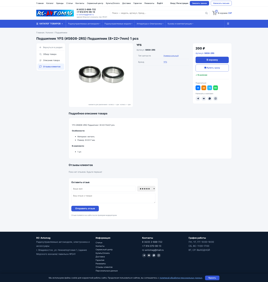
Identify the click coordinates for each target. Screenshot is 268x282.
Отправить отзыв (85, 208)
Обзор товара (49, 54)
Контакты (80, 3)
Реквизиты (149, 3)
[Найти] (206, 13)
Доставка (126, 3)
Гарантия (137, 3)
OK (204, 88)
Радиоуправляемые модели (118, 23)
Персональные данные (107, 270)
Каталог (50, 3)
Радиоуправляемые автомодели (84, 23)
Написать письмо (221, 3)
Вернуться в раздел (52, 47)
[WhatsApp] (209, 98)
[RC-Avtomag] (55, 13)
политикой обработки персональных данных (181, 278)
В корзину (212, 60)
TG (210, 88)
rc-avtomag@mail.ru (85, 14)
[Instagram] (215, 98)
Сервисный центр (95, 3)
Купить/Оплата (112, 3)
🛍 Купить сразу (212, 68)
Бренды (60, 3)
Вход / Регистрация (179, 3)
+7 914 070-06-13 (86, 12)
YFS (139, 44)
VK (198, 88)
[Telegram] (198, 98)
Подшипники (61, 32)
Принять (212, 278)
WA (215, 88)
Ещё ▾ (160, 3)
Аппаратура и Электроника (150, 23)
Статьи (69, 3)
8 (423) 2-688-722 (86, 9)
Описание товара (51, 60)
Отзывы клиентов (51, 66)
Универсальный (171, 55)
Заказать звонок (199, 3)
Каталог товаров (49, 23)
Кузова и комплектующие (180, 23)
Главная (40, 3)
